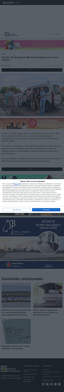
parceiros (17, 183)
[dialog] (32, 196)
